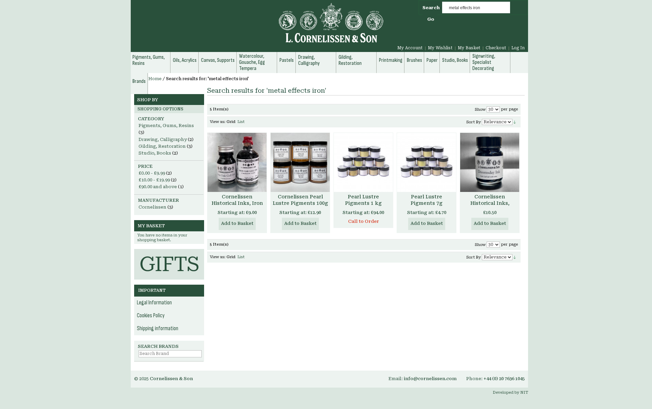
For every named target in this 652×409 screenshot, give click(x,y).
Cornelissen (152, 207)
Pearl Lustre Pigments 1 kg (363, 200)
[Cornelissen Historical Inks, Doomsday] (489, 162)
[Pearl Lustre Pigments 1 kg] (363, 162)
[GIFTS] (169, 252)
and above (158, 186)
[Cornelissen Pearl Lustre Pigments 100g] (300, 162)
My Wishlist (440, 48)
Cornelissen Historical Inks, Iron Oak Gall (237, 203)
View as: (217, 122)
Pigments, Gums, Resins (166, 125)
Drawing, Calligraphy (163, 139)
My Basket (469, 48)
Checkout (496, 48)
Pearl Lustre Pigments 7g (426, 200)
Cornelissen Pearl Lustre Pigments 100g (300, 200)
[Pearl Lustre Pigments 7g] (426, 162)
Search (431, 7)
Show (480, 109)
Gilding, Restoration (162, 146)
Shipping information (157, 328)
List (240, 122)
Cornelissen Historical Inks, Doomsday (489, 203)
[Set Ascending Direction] (514, 122)
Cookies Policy (151, 315)
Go (430, 19)
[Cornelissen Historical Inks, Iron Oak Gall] (237, 162)
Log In (518, 48)
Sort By (473, 122)
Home (155, 78)
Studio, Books (155, 153)
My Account (410, 48)
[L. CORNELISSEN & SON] (258, 27)
